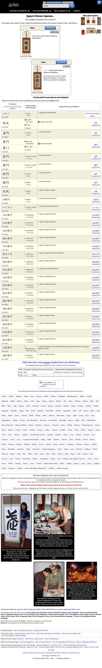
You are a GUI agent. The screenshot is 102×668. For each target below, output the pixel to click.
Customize (50, 28)
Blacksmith (91, 420)
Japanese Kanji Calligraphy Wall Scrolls (30, 609)
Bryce (4, 430)
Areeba (58, 411)
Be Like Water (32, 420)
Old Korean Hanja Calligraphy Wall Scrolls (64, 609)
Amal (28, 406)
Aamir (26, 396)
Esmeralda (26, 459)
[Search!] (71, 6)
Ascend (24, 415)
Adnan (19, 401)
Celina (83, 430)
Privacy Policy (39, 653)
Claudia (50, 435)
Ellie (66, 454)
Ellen (54, 454)
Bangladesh (6, 420)
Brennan (55, 425)
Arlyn (4, 415)
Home (15, 630)
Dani (71, 439)
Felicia (10, 463)
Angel (96, 406)
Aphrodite (49, 411)
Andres (80, 406)
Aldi (91, 401)
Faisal (90, 459)
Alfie (3, 406)
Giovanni (11, 468)
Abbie (46, 396)
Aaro (32, 396)
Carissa (39, 430)
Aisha (71, 401)
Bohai (31, 425)
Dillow (94, 444)
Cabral (18, 430)
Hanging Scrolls (56, 645)
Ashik (31, 415)
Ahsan (44, 401)
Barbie (15, 420)
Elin (24, 454)
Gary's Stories (39, 639)
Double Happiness (49, 449)
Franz (32, 463)
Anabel (66, 406)
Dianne (87, 444)
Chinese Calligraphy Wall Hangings (74, 645)
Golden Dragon (62, 468)
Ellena (60, 454)
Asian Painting (60, 647)
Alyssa (21, 406)
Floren (25, 463)
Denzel (62, 444)
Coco (71, 435)
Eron (11, 459)
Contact (76, 11)
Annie (33, 411)
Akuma (85, 401)
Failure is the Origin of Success (74, 459)
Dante (85, 439)
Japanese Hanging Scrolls (74, 647)
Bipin (77, 420)
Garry (89, 463)
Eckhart (87, 449)
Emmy (85, 454)
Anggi (21, 411)
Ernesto (4, 459)
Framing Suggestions (27, 642)
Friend (39, 463)
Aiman (51, 401)
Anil (27, 411)
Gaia (83, 463)
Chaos (97, 430)
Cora (93, 435)
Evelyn (52, 459)
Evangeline (44, 459)
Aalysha (19, 396)
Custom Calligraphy (18, 11)
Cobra (65, 435)
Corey (12, 439)
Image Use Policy (28, 653)
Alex (97, 401)
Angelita (14, 411)
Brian (63, 425)
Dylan (66, 449)
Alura (9, 406)
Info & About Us (60, 11)
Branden (38, 425)
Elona (73, 454)
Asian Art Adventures (52, 639)
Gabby (69, 463)
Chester (17, 435)
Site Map (51, 650)
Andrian (89, 406)
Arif (80, 411)
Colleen (78, 435)
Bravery (47, 425)
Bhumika (63, 420)
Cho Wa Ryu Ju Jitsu (37, 435)
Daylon (19, 444)
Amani (43, 406)
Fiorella (18, 463)
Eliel (18, 454)
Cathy (70, 430)
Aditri (13, 401)
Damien (56, 439)
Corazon (5, 439)
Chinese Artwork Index (46, 647)
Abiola (82, 396)
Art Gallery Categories (25, 630)
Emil (78, 454)
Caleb (25, 430)
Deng (55, 444)
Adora (26, 401)
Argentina (67, 411)
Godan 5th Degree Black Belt (35, 468)
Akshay (77, 401)
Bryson (10, 430)
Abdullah (61, 396)
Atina (45, 415)
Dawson (11, 444)
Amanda (35, 406)
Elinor (30, 454)
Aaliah (11, 396)
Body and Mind (20, 425)
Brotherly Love (87, 425)
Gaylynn (97, 463)
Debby (34, 444)
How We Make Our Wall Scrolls (24, 634)
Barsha (22, 420)
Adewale (5, 401)
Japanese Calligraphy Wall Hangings (13, 647)
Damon (64, 439)
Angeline (5, 411)
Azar (87, 415)
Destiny (79, 444)
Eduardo (5, 454)
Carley (47, 430)
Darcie (92, 439)
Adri (32, 401)
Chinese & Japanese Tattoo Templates (13, 635)
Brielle (69, 425)
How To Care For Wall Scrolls (71, 634)
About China (29, 639)
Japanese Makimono (43, 645)
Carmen (55, 430)
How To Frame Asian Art (43, 642)
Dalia (49, 439)
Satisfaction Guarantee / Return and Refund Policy (62, 653)
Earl (72, 449)
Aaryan (39, 396)
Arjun (92, 411)
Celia (76, 430)
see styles (5, 117)
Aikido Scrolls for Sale (91, 647)
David (4, 444)
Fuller (62, 463)
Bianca (70, 420)
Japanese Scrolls (32, 647)
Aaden (4, 396)
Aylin (75, 415)
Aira (65, 401)
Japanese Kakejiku (29, 645)
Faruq (4, 463)
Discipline (11, 449)
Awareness (61, 415)
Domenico (36, 449)
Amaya (50, 406)
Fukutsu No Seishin (51, 463)
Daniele (78, 439)
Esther (35, 459)
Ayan (69, 415)
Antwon (41, 411)
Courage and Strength (31, 439)
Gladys (19, 468)
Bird (83, 420)
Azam (81, 415)
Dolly (28, 449)
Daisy (43, 439)
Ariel (74, 411)
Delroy (48, 444)
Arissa (86, 411)
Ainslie (58, 401)
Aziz (92, 415)
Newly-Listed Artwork (41, 630)
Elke (47, 454)
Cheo (3, 435)
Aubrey (51, 415)
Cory (18, 439)
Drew (60, 449)
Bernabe (43, 420)
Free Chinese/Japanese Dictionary (63, 642)
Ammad (58, 406)
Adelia (89, 396)
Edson (95, 449)
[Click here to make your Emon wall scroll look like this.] (26, 56)
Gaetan (76, 463)
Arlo (98, 411)
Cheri (10, 435)
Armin (10, 415)
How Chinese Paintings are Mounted (48, 634)
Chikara (25, 435)
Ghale (4, 468)
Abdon (53, 396)
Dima (3, 449)
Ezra (59, 459)
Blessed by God (7, 425)
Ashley (38, 415)
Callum (32, 430)
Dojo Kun (20, 449)
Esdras (17, 459)
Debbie (26, 444)
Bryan (97, 425)
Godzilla (51, 468)
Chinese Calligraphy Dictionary (86, 642)
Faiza (96, 459)
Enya (91, 454)
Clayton (58, 435)
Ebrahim (79, 449)
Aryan (17, 415)
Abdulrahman (72, 396)
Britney (77, 425)
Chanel (90, 430)
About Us (21, 639)
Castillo (62, 430)
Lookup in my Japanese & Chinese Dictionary (48, 384)
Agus (38, 401)
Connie (86, 435)
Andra (73, 406)
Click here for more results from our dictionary (51, 362)
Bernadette (53, 420)
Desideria (70, 444)
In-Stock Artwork (40, 11)
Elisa (36, 454)
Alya (15, 406)
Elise (42, 454)
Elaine (12, 454)
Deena (41, 444)
